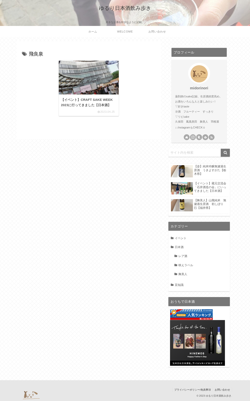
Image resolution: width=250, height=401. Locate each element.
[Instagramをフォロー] (193, 137)
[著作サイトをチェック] (187, 137)
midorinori (199, 88)
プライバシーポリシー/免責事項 (192, 389)
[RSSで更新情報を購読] (211, 137)
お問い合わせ (222, 389)
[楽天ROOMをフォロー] (199, 137)
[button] (225, 153)
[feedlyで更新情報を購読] (205, 137)
